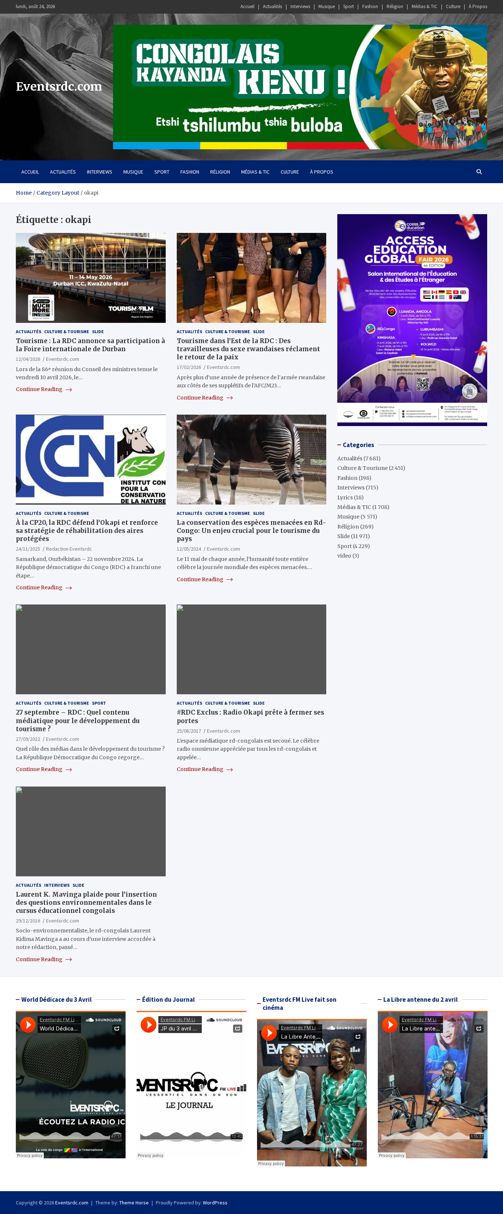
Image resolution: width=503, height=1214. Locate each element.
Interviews (300, 6)
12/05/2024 (189, 548)
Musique (327, 6)
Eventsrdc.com (59, 86)
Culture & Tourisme (66, 331)
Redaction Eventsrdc (69, 548)
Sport (348, 6)
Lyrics (345, 497)
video (344, 555)
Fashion (370, 6)
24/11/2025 (28, 548)
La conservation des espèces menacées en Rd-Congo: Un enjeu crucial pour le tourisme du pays (251, 531)
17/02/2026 (189, 367)
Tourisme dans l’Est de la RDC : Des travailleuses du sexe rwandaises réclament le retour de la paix (248, 349)
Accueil (247, 6)
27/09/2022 (28, 739)
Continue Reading (40, 389)
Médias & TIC (424, 6)
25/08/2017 (189, 731)
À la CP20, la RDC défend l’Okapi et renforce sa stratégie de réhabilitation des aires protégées (87, 531)
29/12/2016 (28, 920)
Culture (453, 6)
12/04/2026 (28, 359)
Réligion (395, 6)
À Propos (478, 6)
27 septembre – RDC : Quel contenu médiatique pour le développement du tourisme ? (78, 720)
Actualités (272, 6)
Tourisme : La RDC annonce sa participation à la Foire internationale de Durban (90, 345)
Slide (98, 331)
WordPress (215, 1202)
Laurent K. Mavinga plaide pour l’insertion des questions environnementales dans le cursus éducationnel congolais (86, 902)
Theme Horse (134, 1202)
